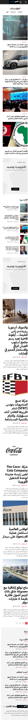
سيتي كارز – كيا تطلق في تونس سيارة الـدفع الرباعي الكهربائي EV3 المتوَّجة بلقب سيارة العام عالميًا (16, 81)
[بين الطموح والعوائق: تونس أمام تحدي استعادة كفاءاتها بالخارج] (15, 99)
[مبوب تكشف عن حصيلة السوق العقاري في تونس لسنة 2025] (15, 27)
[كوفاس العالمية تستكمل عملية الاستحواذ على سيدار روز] (15, 513)
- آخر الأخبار (20, 12)
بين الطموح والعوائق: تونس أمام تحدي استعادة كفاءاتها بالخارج (17, 117)
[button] (20, 2)
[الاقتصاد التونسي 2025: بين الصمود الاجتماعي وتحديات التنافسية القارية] (15, 134)
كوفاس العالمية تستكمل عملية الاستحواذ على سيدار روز (15, 535)
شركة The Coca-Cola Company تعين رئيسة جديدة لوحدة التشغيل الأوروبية (16, 474)
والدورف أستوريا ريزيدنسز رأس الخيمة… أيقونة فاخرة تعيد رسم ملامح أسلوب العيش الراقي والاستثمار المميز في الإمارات (16, 340)
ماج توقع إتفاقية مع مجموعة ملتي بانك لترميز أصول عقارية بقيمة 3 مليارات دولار (16, 595)
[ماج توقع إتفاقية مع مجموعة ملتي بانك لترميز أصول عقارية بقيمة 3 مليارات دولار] (15, 571)
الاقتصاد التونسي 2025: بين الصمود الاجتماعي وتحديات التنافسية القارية (16, 152)
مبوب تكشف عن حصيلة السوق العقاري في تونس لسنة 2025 (17, 45)
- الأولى (7, 12)
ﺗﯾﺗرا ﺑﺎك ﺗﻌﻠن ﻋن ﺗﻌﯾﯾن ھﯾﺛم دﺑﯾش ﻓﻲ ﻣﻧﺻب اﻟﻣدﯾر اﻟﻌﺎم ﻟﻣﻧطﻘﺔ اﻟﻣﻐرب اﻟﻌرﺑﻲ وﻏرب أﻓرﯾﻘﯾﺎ (12, 249)
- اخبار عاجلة (13, 12)
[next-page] (16, 623)
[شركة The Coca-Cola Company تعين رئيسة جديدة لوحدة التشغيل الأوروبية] (15, 450)
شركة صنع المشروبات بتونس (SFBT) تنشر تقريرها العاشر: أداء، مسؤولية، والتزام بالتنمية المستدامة (16, 410)
